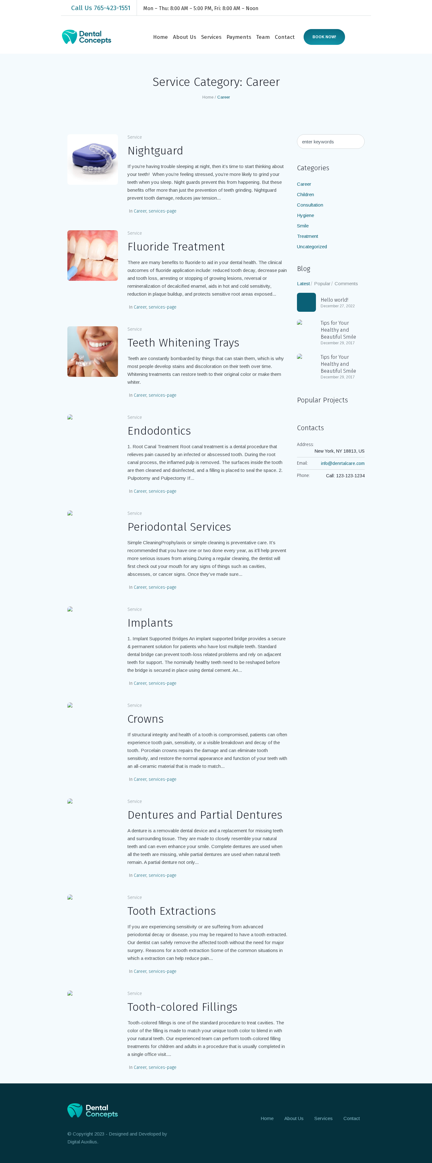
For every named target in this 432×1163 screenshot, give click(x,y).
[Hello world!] (306, 302)
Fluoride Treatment (176, 247)
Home (207, 97)
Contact (351, 1118)
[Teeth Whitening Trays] (92, 351)
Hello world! (334, 300)
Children (305, 194)
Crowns (145, 719)
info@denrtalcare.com (343, 463)
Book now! (324, 37)
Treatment (307, 236)
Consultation (310, 205)
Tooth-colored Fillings (182, 1007)
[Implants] (92, 631)
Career (140, 211)
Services (323, 1118)
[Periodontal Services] (92, 535)
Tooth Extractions (171, 911)
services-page (162, 211)
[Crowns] (92, 727)
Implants (150, 623)
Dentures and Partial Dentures (204, 815)
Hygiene (305, 215)
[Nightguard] (92, 159)
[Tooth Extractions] (92, 920)
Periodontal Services (179, 527)
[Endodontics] (92, 439)
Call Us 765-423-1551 (100, 8)
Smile (303, 225)
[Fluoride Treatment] (92, 255)
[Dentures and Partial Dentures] (92, 823)
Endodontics (159, 431)
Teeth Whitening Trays (183, 343)
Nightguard (155, 151)
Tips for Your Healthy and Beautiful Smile (338, 330)
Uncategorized (312, 246)
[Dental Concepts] (95, 1110)
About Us (294, 1118)
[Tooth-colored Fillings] (92, 1016)
